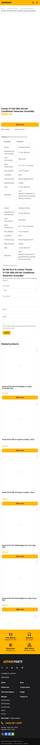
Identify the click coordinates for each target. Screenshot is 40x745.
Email (5, 317)
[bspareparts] (6, 2)
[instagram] (7, 667)
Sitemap (26, 743)
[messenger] (6, 734)
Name (5, 309)
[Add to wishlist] (11, 129)
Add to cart (20, 124)
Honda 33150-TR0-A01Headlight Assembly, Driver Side (19, 599)
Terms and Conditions (7, 743)
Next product (37, 616)
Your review (7, 296)
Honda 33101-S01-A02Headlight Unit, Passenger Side (19, 546)
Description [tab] (7, 142)
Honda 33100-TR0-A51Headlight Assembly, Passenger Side (17, 387)
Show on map (5, 677)
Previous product (34, 616)
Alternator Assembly (27, 9)
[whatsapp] (12, 734)
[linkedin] (12, 667)
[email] (2, 734)
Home (3, 9)
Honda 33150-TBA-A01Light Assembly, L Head (18, 492)
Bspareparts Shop (13, 9)
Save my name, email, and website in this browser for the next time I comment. (19, 327)
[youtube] (22, 667)
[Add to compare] (26, 129)
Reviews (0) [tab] (20, 142)
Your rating (6, 286)
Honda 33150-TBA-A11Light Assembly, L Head (18, 439)
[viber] (9, 734)
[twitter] (17, 667)
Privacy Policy (18, 743)
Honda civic (24, 137)
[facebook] (1, 667)
